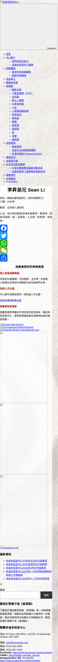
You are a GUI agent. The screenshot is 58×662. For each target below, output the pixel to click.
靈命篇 (15, 139)
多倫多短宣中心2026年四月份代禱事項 (26, 564)
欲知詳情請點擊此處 (10, 300)
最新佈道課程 (19, 75)
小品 (14, 107)
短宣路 (15, 125)
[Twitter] (26, 235)
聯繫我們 (10, 175)
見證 (14, 136)
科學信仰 (16, 114)
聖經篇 (15, 129)
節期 (14, 122)
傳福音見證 (12, 82)
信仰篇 (15, 97)
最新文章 (16, 89)
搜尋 (2, 590)
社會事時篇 (18, 104)
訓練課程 (10, 68)
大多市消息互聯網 (15, 164)
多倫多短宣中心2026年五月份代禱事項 (26, 561)
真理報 (9, 86)
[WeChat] (26, 250)
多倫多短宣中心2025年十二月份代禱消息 (27, 578)
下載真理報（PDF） (22, 93)
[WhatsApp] (26, 243)
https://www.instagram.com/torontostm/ (20, 660)
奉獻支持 (10, 157)
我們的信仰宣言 (20, 61)
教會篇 (15, 118)
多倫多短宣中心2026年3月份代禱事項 (26, 568)
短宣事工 (10, 79)
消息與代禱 (12, 161)
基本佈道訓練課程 (21, 72)
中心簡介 (10, 57)
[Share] (26, 258)
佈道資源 (10, 143)
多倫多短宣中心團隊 (22, 65)
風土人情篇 (18, 100)
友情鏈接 (10, 178)
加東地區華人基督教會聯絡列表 (28, 171)
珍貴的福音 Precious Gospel (27, 154)
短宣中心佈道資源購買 (24, 150)
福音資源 (16, 146)
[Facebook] (26, 228)
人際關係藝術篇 (20, 111)
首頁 (8, 54)
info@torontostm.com (17, 642)
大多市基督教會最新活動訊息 (27, 168)
